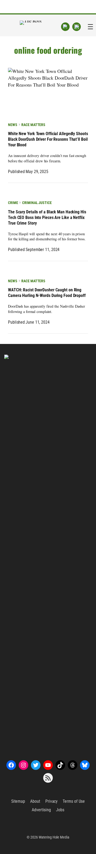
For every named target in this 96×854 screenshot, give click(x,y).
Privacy (51, 801)
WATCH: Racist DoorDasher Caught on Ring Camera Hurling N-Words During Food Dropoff (47, 292)
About (35, 801)
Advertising (41, 809)
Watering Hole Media (54, 837)
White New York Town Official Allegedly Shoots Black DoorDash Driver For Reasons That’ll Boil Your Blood (48, 139)
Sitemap (18, 801)
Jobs (60, 809)
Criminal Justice (36, 203)
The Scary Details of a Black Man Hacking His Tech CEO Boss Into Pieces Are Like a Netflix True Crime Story (47, 217)
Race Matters (33, 125)
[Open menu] (90, 26)
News (12, 125)
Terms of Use (74, 801)
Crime (13, 203)
